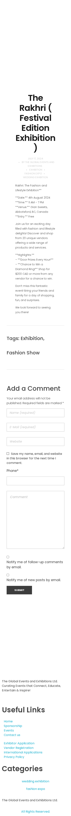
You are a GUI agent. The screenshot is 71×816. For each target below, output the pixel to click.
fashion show (23, 352)
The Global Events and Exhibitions (39, 164)
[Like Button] (59, 339)
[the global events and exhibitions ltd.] (32, 20)
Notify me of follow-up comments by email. (35, 564)
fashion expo (33, 173)
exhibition (32, 338)
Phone (13, 470)
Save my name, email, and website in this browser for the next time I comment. (34, 458)
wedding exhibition (35, 177)
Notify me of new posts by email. (34, 580)
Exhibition (35, 170)
